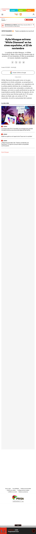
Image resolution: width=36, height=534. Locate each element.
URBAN (29, 10)
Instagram (8, 457)
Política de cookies (11, 490)
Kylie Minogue (5, 152)
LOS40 (4, 10)
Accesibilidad (16, 488)
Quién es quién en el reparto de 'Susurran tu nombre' (16, 136)
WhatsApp (19, 62)
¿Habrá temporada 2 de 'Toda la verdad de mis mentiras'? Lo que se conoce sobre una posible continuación (15, 144)
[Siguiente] (33, 31)
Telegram (23, 62)
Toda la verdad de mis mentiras (24, 31)
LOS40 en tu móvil (12, 492)
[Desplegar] (18, 525)
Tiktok (11, 457)
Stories (28, 457)
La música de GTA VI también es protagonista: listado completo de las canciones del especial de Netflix (17, 129)
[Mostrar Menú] (2, 14)
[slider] (18, 527)
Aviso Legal (8, 488)
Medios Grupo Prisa (18, 501)
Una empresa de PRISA (18, 497)
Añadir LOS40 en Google (19, 72)
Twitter (16, 62)
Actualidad (9, 35)
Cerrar (33, 24)
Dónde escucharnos (23, 492)
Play (34, 531)
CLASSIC (13, 10)
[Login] (33, 14)
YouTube (14, 457)
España (3, 20)
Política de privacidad (26, 488)
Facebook (12, 62)
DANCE (21, 10)
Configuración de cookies (23, 490)
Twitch (24, 457)
